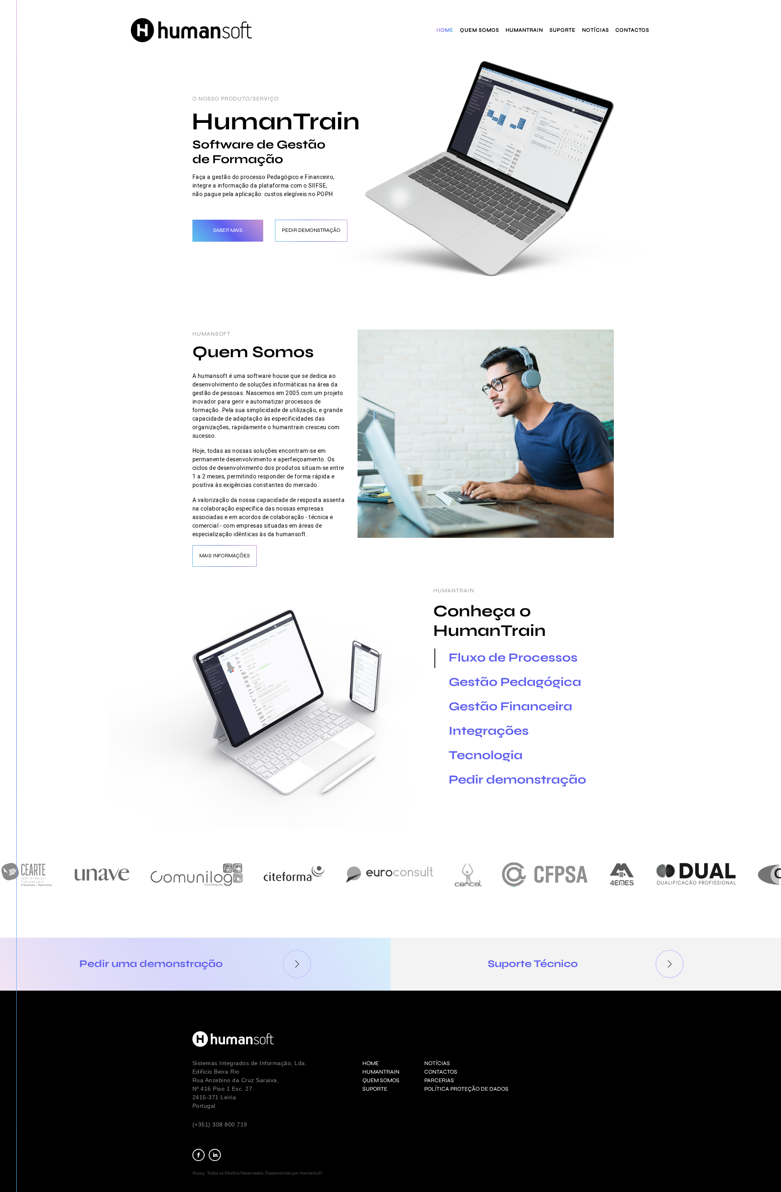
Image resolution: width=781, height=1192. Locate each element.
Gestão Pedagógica (515, 682)
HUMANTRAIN (380, 1071)
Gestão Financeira (510, 706)
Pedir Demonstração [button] (311, 230)
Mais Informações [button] (224, 555)
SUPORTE (374, 1088)
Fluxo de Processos (513, 657)
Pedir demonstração (517, 779)
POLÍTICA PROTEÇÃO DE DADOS (466, 1088)
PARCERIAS (439, 1080)
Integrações (489, 730)
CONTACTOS (440, 1071)
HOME (370, 1063)
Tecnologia (486, 755)
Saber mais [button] (227, 230)
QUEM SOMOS (380, 1080)
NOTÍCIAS (437, 1063)
